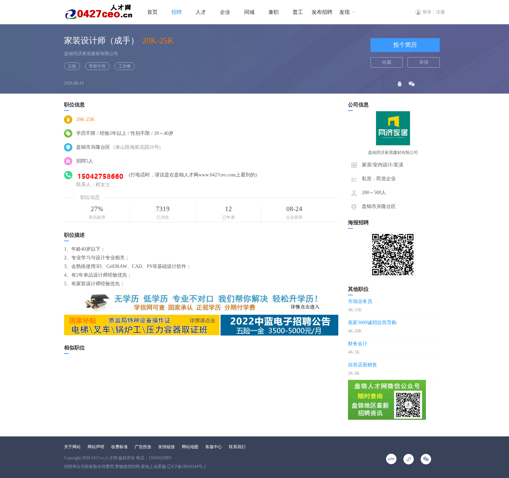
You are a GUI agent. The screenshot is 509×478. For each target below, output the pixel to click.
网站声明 (96, 446)
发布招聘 (322, 12)
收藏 (386, 62)
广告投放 (143, 446)
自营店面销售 (362, 364)
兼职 (273, 12)
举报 (423, 62)
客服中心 (213, 446)
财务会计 (357, 343)
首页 (152, 12)
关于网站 (72, 446)
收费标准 (119, 446)
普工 (298, 12)
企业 (225, 12)
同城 (249, 12)
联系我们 (237, 446)
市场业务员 (360, 301)
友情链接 (166, 446)
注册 (440, 12)
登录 (426, 12)
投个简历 (405, 45)
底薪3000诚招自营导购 (372, 322)
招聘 (176, 12)
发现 (344, 12)
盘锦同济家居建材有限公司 (91, 53)
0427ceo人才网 (104, 457)
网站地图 (190, 446)
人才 (201, 12)
